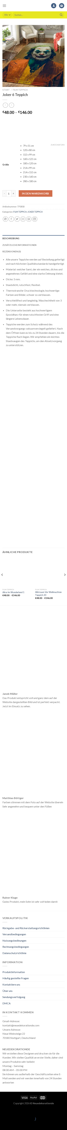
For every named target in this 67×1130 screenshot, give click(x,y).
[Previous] (2, 581)
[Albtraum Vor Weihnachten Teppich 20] (50, 572)
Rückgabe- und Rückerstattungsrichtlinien (25, 928)
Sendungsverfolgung (13, 996)
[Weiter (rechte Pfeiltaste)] (12, 1124)
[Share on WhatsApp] (5, 219)
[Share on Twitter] (17, 219)
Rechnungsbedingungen (15, 946)
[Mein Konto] (53, 5)
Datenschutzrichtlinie (14, 953)
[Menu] (4, 6)
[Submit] (61, 15)
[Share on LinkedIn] (34, 219)
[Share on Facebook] (11, 219)
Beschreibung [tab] (10, 238)
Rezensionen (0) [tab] (11, 251)
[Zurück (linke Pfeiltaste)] (3, 1124)
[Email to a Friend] (23, 219)
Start (6, 90)
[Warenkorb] (61, 5)
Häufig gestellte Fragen (15, 978)
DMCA (6, 1003)
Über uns (7, 990)
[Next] (64, 581)
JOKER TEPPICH (35, 211)
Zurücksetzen (58, 145)
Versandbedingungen (14, 934)
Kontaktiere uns (11, 984)
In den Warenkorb (35, 193)
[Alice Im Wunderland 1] (17, 572)
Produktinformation (13, 972)
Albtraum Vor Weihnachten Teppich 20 (48, 593)
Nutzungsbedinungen (14, 940)
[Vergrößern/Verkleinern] (12, 1111)
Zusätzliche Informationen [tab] (19, 245)
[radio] (44, 145)
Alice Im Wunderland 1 (13, 592)
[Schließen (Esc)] (3, 1111)
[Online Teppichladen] (33, 5)
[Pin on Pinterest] (29, 219)
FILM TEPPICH (20, 90)
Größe (5, 165)
